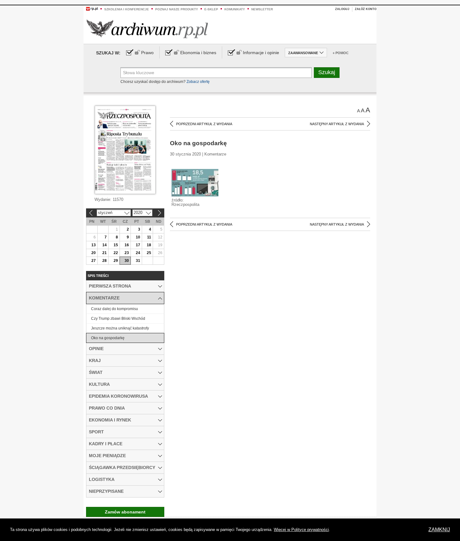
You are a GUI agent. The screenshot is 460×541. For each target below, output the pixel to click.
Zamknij (439, 529)
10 (138, 237)
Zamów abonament (125, 511)
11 (149, 237)
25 (149, 253)
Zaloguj (342, 9)
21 (104, 253)
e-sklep (211, 9)
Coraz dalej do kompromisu (114, 309)
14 (104, 245)
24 (138, 253)
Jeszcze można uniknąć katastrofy (120, 328)
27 (93, 260)
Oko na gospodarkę (108, 338)
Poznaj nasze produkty (176, 9)
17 (138, 245)
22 (116, 253)
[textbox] (216, 72)
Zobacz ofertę (198, 81)
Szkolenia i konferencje (126, 9)
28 (104, 260)
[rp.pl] (92, 8)
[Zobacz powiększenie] (194, 182)
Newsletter (262, 9)
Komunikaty (234, 9)
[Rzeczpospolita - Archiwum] (147, 28)
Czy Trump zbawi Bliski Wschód (118, 318)
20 (93, 253)
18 (149, 245)
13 (93, 245)
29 (116, 260)
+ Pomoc (341, 53)
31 (138, 260)
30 (127, 260)
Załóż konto (365, 9)
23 (127, 253)
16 (127, 245)
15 (116, 245)
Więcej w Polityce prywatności (301, 529)
